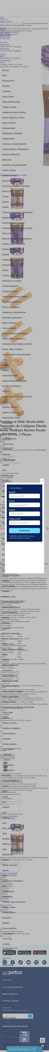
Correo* (12, 501)
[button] (42, 481)
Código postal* (15, 519)
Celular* (12, 510)
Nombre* (12, 492)
